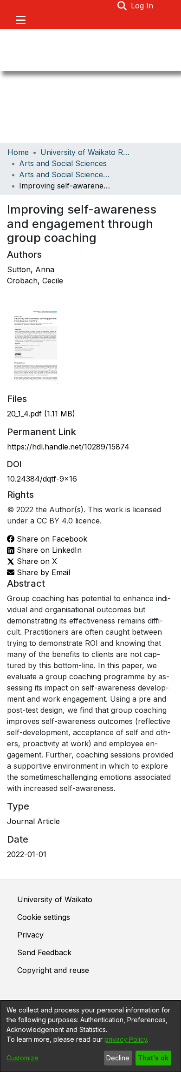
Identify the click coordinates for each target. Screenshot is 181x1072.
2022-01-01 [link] (26, 854)
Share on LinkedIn (48, 550)
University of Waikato (54, 899)
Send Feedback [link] (44, 952)
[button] (122, 5)
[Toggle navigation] (20, 20)
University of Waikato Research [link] (86, 152)
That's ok (153, 1058)
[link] (41, 413)
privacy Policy (125, 1039)
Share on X (35, 561)
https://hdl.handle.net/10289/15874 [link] (68, 446)
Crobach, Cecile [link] (35, 280)
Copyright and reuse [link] (53, 970)
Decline (117, 1058)
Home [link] (18, 152)
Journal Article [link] (33, 821)
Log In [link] (142, 5)
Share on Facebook (50, 538)
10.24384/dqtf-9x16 (42, 478)
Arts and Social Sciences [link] (63, 163)
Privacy (30, 934)
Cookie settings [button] (43, 917)
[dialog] (90, 1036)
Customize (22, 1058)
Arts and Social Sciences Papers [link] (65, 174)
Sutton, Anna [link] (30, 269)
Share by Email (42, 572)
